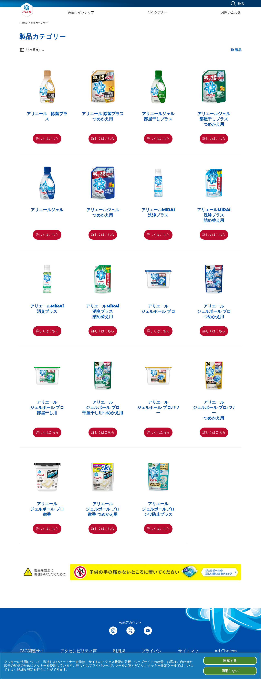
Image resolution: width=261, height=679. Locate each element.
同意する (230, 661)
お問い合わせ (231, 12)
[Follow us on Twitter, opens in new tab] (130, 630)
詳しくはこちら (47, 138)
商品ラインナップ (81, 12)
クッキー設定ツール (162, 665)
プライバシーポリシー (105, 665)
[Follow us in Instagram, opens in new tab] (113, 630)
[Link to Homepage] (27, 10)
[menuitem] (25, 22)
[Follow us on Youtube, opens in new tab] (148, 630)
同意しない (230, 671)
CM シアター (157, 12)
